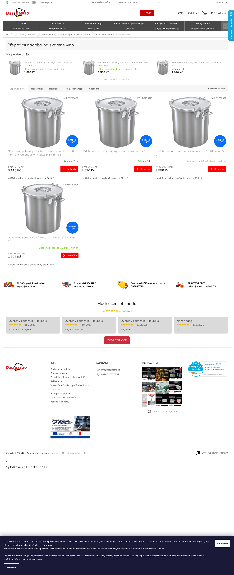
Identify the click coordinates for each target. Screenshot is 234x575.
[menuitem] (21, 23)
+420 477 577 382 (110, 374)
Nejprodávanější (74, 88)
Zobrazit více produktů (115, 79)
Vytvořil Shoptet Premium (215, 452)
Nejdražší (54, 88)
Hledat (147, 13)
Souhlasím (222, 543)
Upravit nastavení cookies (75, 453)
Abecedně (94, 88)
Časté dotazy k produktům (63, 397)
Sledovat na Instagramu (164, 411)
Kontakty (55, 389)
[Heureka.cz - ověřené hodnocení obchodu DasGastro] (208, 369)
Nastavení (11, 567)
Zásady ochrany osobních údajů (113, 555)
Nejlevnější (37, 88)
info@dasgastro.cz (110, 369)
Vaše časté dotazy (59, 401)
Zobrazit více (117, 340)
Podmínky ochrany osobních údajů (67, 377)
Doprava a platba (127, 2)
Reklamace (56, 381)
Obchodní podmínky (101, 2)
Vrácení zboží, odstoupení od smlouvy (69, 385)
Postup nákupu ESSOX (61, 393)
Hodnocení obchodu (117, 303)
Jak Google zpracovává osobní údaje (146, 555)
